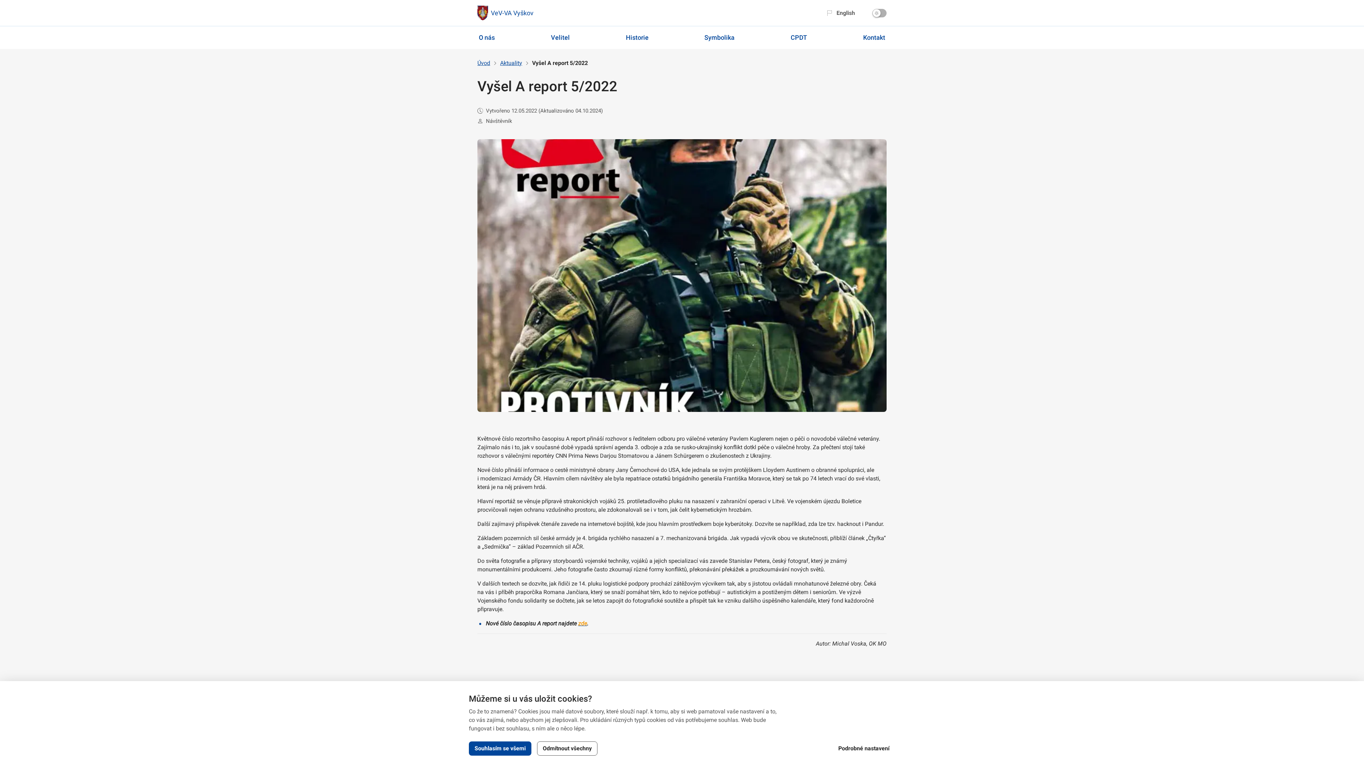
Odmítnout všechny (567, 748)
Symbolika (719, 37)
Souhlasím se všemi (500, 748)
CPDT (799, 37)
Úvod (483, 63)
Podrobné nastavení (863, 748)
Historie (637, 37)
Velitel (560, 37)
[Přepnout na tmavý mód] (879, 13)
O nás (487, 37)
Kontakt (874, 37)
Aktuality (511, 63)
